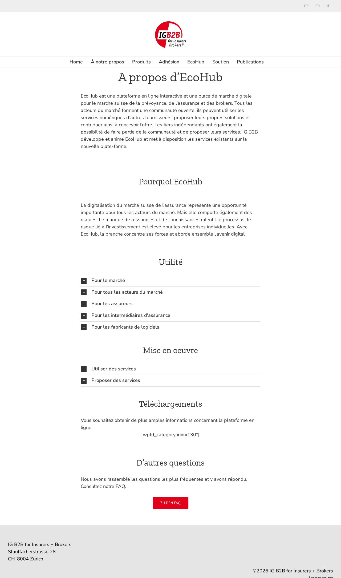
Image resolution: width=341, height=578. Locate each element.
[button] (170, 280)
